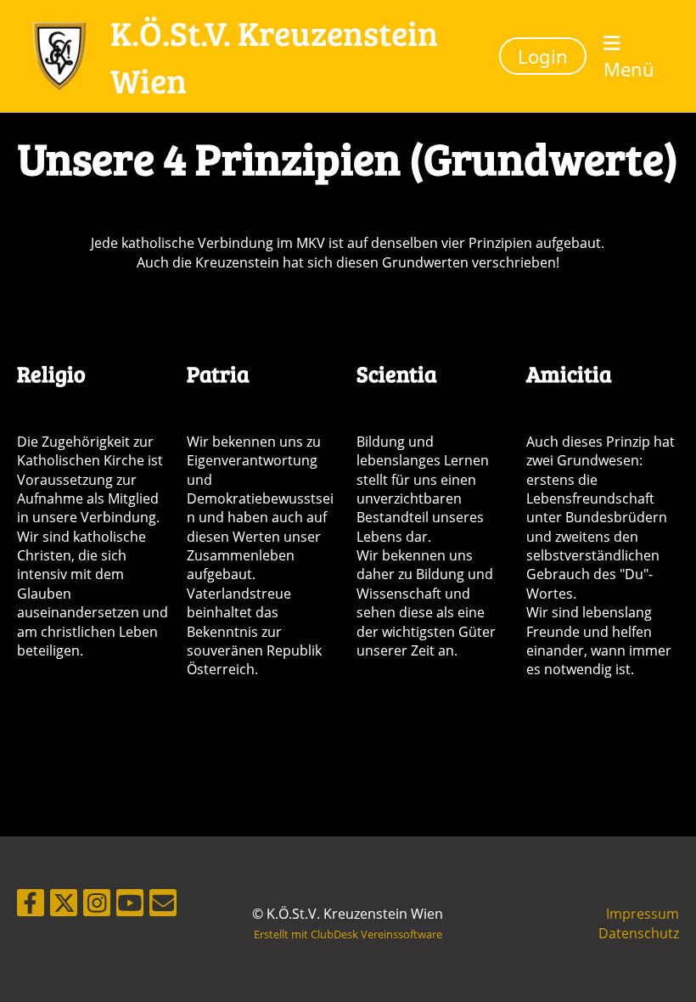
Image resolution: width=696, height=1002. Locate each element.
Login (543, 56)
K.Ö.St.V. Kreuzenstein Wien (274, 56)
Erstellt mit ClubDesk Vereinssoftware (348, 934)
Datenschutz (638, 933)
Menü (628, 69)
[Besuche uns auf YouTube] (129, 905)
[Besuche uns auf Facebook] (30, 905)
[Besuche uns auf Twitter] (63, 905)
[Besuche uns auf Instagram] (96, 905)
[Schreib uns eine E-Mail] (163, 905)
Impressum (642, 913)
